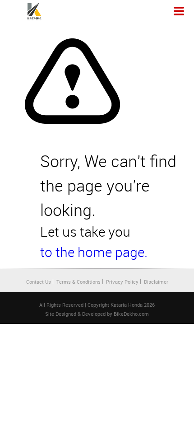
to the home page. (94, 252)
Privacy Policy (122, 281)
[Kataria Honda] (34, 11)
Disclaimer (156, 281)
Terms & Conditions (78, 281)
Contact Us (38, 281)
